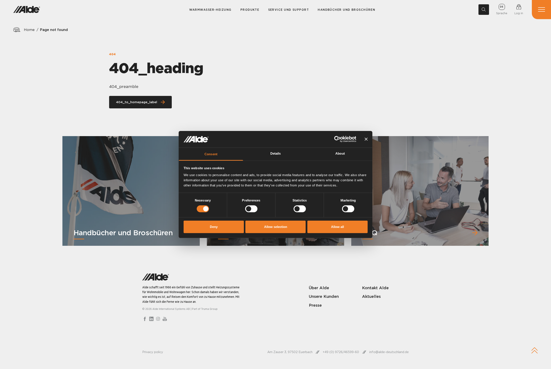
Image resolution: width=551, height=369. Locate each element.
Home (29, 30)
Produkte (249, 10)
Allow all (337, 227)
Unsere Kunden (324, 296)
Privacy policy (152, 352)
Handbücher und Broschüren (346, 10)
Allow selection (275, 227)
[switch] (251, 208)
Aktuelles (371, 296)
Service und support (288, 10)
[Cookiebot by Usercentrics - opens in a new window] (337, 139)
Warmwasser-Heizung (210, 10)
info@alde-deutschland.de (389, 352)
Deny (214, 227)
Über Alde (319, 287)
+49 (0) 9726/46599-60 (341, 352)
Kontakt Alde (375, 287)
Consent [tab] (210, 154)
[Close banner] (366, 139)
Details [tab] (275, 153)
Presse (315, 305)
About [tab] (340, 153)
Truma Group (209, 309)
